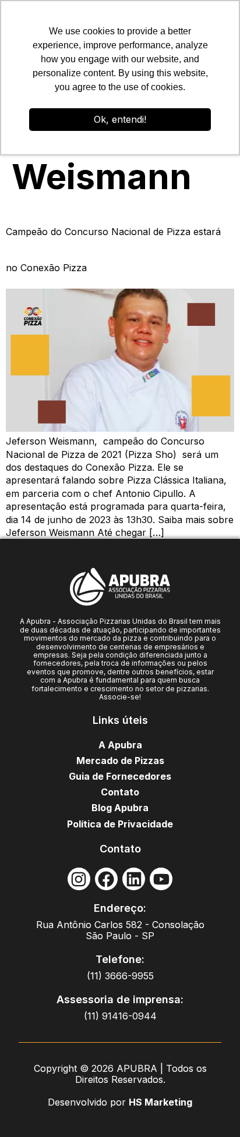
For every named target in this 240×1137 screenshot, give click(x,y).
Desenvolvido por (88, 1102)
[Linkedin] (133, 879)
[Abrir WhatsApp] (210, 1107)
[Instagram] (79, 879)
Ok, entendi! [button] (120, 119)
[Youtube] (161, 879)
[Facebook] (106, 879)
